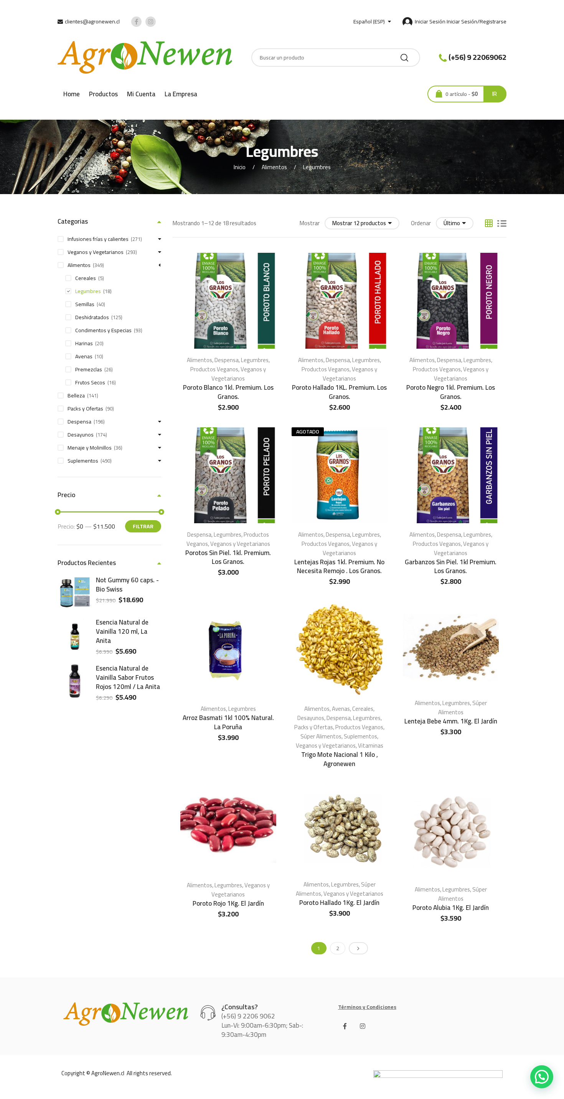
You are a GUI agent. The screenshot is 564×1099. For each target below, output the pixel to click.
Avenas (341, 708)
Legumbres (255, 360)
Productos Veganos (214, 369)
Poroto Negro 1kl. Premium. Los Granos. (450, 392)
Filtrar (143, 526)
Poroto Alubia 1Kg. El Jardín (450, 907)
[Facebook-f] (345, 1026)
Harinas (84, 343)
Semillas (84, 304)
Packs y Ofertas (313, 727)
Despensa (226, 360)
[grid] (489, 223)
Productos (103, 94)
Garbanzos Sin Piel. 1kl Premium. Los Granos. (450, 566)
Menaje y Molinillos (90, 448)
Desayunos (310, 717)
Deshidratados (92, 317)
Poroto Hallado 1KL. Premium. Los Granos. (339, 392)
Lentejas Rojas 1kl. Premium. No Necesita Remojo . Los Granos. (339, 566)
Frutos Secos (90, 382)
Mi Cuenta (141, 94)
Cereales (362, 708)
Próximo (358, 948)
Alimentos (274, 167)
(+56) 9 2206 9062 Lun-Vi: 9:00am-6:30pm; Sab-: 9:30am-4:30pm (262, 1025)
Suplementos (360, 736)
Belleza (76, 395)
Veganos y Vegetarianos (238, 374)
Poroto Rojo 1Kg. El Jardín (228, 903)
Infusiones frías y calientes (98, 239)
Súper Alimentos (320, 736)
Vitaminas (370, 745)
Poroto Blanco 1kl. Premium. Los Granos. (228, 392)
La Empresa (181, 94)
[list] (501, 223)
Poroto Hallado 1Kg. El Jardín (339, 902)
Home (71, 94)
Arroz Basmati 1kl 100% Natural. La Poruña (228, 722)
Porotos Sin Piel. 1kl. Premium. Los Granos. (228, 557)
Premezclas (88, 369)
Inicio (240, 167)
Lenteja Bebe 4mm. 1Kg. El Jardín (450, 721)
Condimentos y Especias (103, 330)
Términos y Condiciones (367, 1007)
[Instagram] (362, 1026)
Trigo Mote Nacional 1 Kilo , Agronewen (339, 759)
